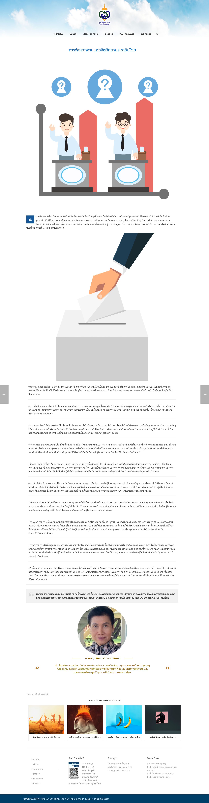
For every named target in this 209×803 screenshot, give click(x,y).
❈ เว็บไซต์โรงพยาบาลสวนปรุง (160, 774)
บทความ (29, 694)
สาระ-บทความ (90, 34)
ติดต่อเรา (146, 34)
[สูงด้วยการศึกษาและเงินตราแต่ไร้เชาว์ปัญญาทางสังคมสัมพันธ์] (85, 719)
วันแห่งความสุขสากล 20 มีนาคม (46, 737)
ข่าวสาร (109, 34)
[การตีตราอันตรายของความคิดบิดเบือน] (124, 719)
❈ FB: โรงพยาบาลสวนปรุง (158, 777)
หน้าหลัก (58, 34)
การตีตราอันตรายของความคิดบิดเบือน (124, 737)
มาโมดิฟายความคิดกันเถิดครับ (163, 737)
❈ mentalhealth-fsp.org (156, 764)
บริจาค (73, 34)
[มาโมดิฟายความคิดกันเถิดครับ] (163, 719)
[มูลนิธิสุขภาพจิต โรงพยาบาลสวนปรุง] (104, 14)
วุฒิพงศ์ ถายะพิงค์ (41, 694)
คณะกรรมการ (127, 34)
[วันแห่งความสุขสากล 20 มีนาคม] (46, 719)
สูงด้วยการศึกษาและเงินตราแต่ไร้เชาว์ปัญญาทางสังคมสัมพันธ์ (86, 737)
